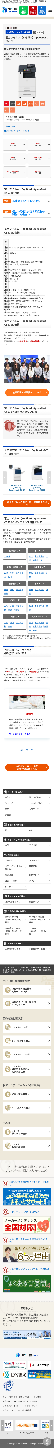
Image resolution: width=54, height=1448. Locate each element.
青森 (31, 556)
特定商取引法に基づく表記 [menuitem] (25, 1401)
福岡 (31, 622)
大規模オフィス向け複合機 (18, 32)
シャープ (9, 803)
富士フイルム (35, 797)
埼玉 (12, 589)
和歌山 (17, 609)
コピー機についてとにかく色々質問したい (29, 1270)
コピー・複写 (11, 880)
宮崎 (40, 626)
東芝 (7, 809)
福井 (18, 572)
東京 (6, 589)
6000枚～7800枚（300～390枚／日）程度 (38, 919)
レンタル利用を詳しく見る (20, 734)
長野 (12, 572)
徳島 (42, 605)
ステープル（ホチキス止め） (13, 867)
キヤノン (9, 797)
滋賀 (10, 609)
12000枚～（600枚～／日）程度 (37, 931)
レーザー (9, 886)
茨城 (42, 572)
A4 (24, 103)
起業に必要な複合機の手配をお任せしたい (29, 1183)
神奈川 (18, 589)
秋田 (40, 560)
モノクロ (12, 104)
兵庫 (12, 605)
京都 (18, 605)
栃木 (36, 572)
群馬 (31, 572)
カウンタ (30, 104)
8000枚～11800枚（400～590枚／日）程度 (14, 931)
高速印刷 (40, 32)
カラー (6, 104)
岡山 (12, 622)
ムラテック (34, 809)
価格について (10, 126)
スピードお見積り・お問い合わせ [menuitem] (16, 1397)
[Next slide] (49, 477)
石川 (10, 576)
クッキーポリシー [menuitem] (32, 1406)
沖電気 (8, 815)
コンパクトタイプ (12, 901)
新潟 (6, 572)
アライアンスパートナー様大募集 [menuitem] (16, 1410)
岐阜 (36, 589)
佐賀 (36, 622)
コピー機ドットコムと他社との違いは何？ (28, 1240)
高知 (31, 605)
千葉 (6, 593)
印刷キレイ (34, 874)
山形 (42, 556)
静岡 (42, 589)
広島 (6, 622)
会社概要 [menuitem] (37, 1397)
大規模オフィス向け (13, 949)
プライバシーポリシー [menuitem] (12, 1406)
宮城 (36, 556)
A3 (18, 103)
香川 (36, 605)
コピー (36, 104)
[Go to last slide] (5, 477)
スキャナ (6, 110)
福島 (35, 560)
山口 (18, 622)
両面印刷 (33, 866)
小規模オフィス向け (38, 949)
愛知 (31, 589)
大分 (42, 622)
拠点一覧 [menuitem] (6, 1401)
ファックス (34, 860)
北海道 (7, 556)
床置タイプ (34, 901)
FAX (42, 104)
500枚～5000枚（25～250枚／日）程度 (13, 919)
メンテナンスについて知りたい (24, 1211)
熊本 (35, 626)
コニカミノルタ (36, 803)
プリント (12, 110)
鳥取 (10, 626)
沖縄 (35, 630)
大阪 (6, 605)
